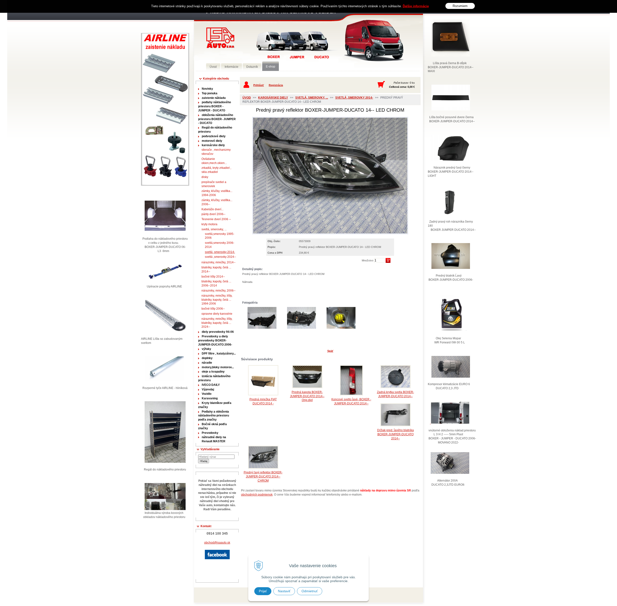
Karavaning (210, 398)
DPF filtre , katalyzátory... (219, 353)
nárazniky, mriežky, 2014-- (218, 262)
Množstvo (367, 260)
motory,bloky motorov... (218, 367)
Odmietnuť (310, 591)
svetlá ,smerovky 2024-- (220, 257)
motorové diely (212, 141)
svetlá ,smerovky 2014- (220, 252)
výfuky (206, 349)
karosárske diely (213, 145)
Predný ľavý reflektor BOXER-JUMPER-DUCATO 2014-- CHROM (263, 476)
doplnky (207, 358)
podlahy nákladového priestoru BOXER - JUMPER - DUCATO (214, 106)
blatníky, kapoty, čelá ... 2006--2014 (216, 283)
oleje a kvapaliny (213, 371)
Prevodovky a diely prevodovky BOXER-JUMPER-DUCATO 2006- (215, 340)
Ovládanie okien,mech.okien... (214, 161)
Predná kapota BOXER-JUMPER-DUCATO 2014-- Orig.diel (307, 396)
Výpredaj (208, 389)
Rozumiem (460, 6)
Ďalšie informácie (416, 6)
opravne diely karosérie (216, 313)
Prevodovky (210, 433)
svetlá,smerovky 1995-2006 (219, 236)
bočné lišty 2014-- (213, 276)
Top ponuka (209, 93)
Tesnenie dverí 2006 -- (216, 219)
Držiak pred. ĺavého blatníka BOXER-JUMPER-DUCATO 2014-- (395, 434)
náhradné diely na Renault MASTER (214, 439)
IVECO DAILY (211, 385)
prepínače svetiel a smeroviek (213, 184)
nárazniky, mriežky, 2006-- (218, 290)
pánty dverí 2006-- (213, 214)
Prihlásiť (258, 85)
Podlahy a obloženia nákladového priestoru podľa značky (213, 416)
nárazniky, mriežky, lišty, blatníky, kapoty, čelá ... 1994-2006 (216, 300)
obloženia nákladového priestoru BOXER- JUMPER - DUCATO (217, 119)
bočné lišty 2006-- (213, 308)
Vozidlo (206, 393)
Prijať (263, 591)
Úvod (246, 97)
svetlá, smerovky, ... (214, 229)
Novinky (207, 88)
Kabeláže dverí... (212, 209)
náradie (207, 362)
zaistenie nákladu (214, 98)
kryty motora (209, 224)
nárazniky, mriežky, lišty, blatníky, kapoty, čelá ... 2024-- (216, 323)
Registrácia (276, 85)
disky (204, 177)
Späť (330, 350)
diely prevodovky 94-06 (218, 332)
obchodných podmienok (257, 494)
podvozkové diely (214, 136)
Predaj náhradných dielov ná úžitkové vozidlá (220, 37)
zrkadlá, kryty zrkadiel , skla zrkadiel (216, 170)
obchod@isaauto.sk (217, 542)
